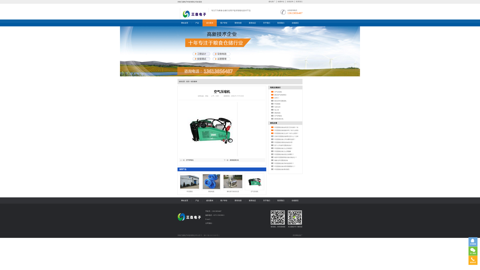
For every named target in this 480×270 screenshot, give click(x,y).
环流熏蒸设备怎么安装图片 (283, 148)
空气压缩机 (254, 191)
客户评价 (223, 23)
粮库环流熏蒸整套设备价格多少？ (285, 157)
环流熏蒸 (190, 191)
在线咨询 (290, 1)
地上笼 (276, 110)
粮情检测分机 (234, 160)
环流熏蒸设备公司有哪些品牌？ (284, 139)
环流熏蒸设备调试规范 (281, 169)
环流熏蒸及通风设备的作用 (283, 142)
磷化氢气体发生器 (233, 191)
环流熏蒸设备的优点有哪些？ (284, 154)
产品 (197, 23)
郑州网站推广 (297, 235)
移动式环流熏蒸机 (280, 101)
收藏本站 (281, 1)
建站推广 (272, 1)
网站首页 (184, 23)
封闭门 (276, 98)
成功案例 (209, 23)
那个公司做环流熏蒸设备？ (283, 145)
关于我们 (266, 23)
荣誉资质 (238, 23)
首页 (187, 81)
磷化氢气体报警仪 (280, 95)
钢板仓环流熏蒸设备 (281, 160)
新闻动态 (252, 23)
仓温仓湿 (277, 107)
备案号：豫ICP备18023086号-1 (208, 235)
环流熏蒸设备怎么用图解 (282, 151)
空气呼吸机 (190, 160)
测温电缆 (211, 191)
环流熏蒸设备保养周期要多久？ (284, 166)
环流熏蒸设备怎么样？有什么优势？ (286, 133)
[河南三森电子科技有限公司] (194, 18)
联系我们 (299, 1)
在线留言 (295, 23)
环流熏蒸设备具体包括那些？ (284, 163)
